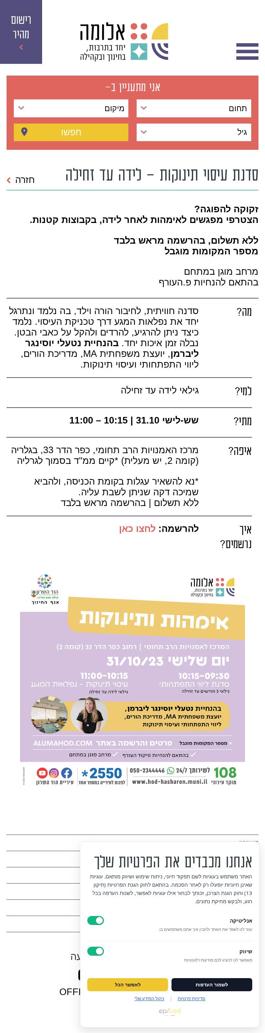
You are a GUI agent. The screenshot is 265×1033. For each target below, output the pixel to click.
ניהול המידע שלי (149, 998)
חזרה (25, 180)
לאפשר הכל (128, 984)
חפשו (71, 132)
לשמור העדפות (212, 984)
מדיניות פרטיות (191, 998)
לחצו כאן (136, 529)
